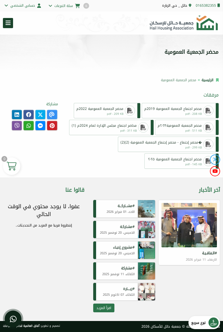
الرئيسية (207, 80)
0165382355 (206, 5)
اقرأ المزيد (103, 308)
